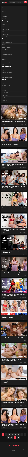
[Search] (25, 2)
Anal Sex (4, 11)
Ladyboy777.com (6, 92)
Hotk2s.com (4, 87)
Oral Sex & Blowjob (6, 13)
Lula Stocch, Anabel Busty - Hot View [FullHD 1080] (13, 402)
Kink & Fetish (5, 52)
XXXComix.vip (5, 100)
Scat (3, 64)
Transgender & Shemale (7, 72)
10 (11, 437)
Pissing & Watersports (7, 62)
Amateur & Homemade (7, 42)
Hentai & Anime (5, 74)
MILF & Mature (5, 26)
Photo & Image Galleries (7, 77)
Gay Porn (4, 70)
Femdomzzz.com (6, 85)
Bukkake (4, 59)
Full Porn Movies (5, 44)
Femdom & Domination (7, 54)
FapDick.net (4, 82)
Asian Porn (4, 31)
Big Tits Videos (5, 29)
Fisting (3, 57)
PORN (4, 2)
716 (18, 437)
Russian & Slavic (5, 34)
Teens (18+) (4, 24)
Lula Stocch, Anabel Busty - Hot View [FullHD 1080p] (13, 121)
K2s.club (4, 90)
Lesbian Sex (4, 16)
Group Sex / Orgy (6, 18)
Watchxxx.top (5, 97)
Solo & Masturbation (6, 47)
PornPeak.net (5, 95)
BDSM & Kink (5, 49)
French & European (6, 36)
